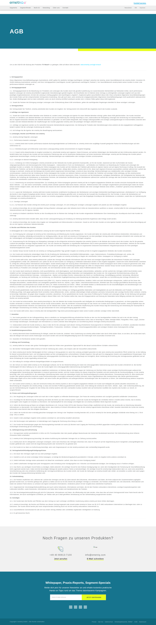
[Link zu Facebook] (75, 607)
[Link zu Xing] (85, 607)
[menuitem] (13, 8)
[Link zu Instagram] (70, 607)
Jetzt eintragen (93, 597)
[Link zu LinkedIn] (80, 607)
